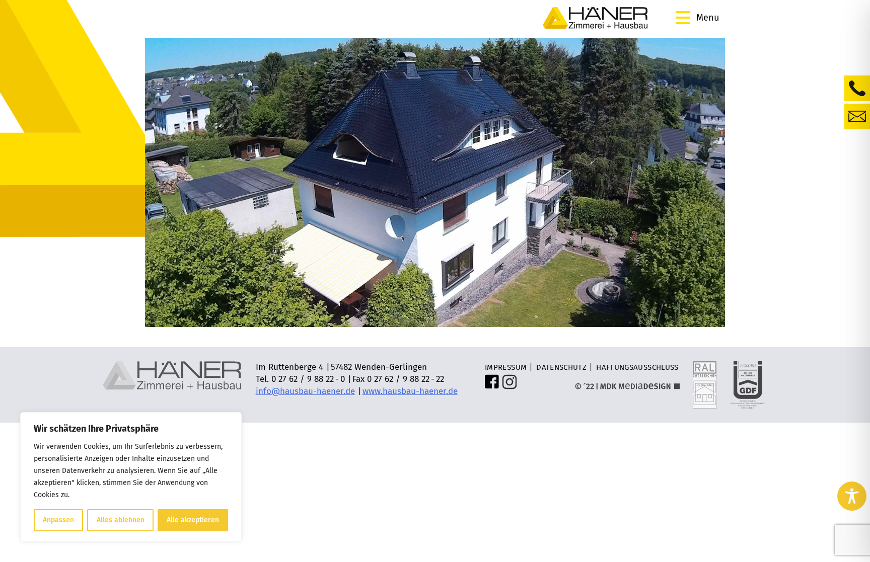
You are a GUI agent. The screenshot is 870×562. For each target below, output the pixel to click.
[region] (131, 477)
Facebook (492, 381)
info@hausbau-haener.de (305, 391)
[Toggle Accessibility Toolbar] (851, 496)
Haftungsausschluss (637, 367)
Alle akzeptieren (193, 520)
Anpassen (58, 520)
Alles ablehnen (120, 520)
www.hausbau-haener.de (410, 391)
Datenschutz (561, 367)
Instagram (509, 381)
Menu (707, 17)
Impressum (506, 367)
